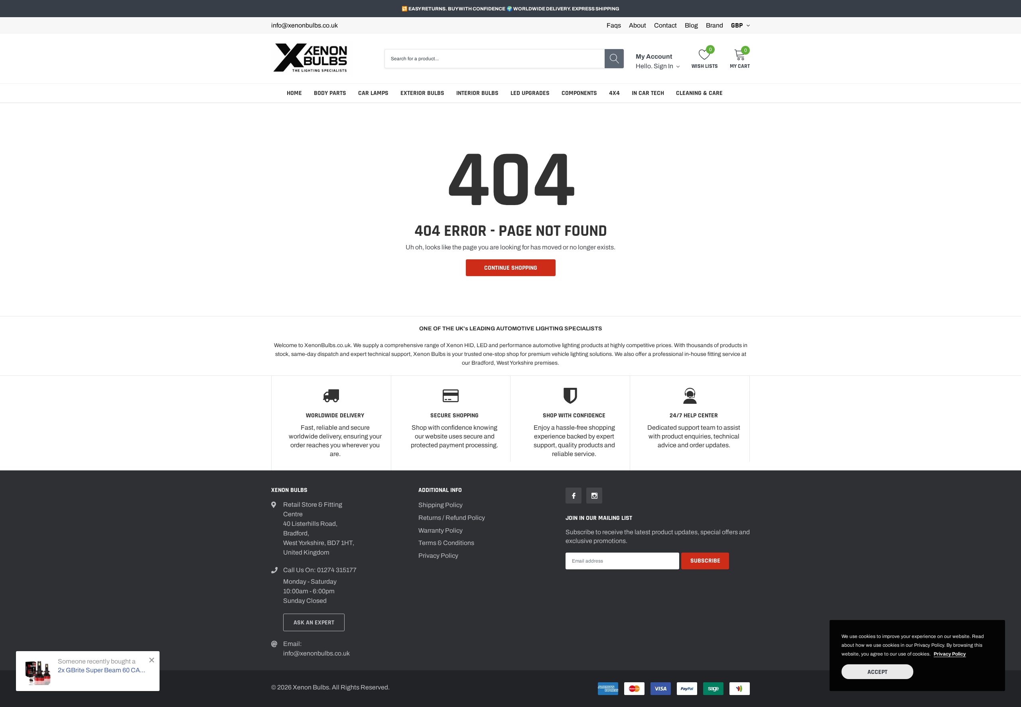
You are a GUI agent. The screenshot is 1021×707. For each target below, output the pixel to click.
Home (294, 93)
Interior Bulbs (477, 93)
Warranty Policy (440, 530)
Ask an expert (314, 622)
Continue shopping (510, 268)
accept (877, 672)
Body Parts (330, 93)
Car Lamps (373, 93)
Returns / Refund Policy (451, 517)
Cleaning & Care (699, 93)
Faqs (614, 25)
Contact (665, 25)
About (637, 25)
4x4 (614, 93)
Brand (714, 25)
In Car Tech (648, 93)
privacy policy (950, 654)
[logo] (312, 58)
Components (579, 93)
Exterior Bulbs (422, 93)
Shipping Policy (440, 505)
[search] (614, 58)
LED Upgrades (530, 93)
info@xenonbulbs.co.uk (304, 25)
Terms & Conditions (446, 542)
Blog (691, 25)
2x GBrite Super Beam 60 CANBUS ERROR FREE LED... (103, 670)
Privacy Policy (438, 555)
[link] (573, 496)
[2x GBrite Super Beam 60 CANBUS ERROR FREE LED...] (38, 671)
